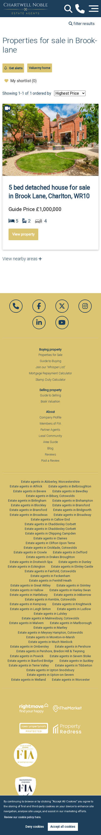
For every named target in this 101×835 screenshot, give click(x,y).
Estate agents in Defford (70, 552)
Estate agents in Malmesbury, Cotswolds (50, 618)
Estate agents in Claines (50, 538)
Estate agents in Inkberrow (72, 595)
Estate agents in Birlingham (27, 500)
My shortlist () (23, 80)
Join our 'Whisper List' (50, 367)
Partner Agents (50, 429)
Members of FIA (50, 423)
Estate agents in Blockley (28, 505)
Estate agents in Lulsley (50, 613)
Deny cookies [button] (34, 826)
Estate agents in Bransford (71, 505)
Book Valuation (50, 401)
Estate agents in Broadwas (29, 515)
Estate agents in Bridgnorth (72, 510)
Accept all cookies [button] (62, 826)
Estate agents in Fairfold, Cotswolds (50, 571)
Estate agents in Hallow (26, 590)
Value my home (39, 68)
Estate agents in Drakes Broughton (50, 557)
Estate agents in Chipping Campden (50, 533)
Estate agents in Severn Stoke (70, 656)
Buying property (50, 349)
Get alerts (15, 68)
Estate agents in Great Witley (30, 585)
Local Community (50, 436)
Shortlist (93, 109)
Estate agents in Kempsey (28, 604)
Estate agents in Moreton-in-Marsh (50, 637)
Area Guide (50, 442)
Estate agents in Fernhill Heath (50, 580)
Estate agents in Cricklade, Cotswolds (50, 547)
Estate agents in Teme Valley (29, 665)
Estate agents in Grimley (73, 585)
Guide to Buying (50, 361)
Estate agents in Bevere (29, 491)
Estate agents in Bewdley (70, 491)
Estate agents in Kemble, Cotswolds (50, 599)
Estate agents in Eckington (26, 566)
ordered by (42, 93)
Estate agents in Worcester (71, 679)
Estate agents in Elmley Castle (72, 566)
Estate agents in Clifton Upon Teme (50, 543)
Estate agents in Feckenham (50, 576)
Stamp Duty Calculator (50, 379)
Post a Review (50, 460)
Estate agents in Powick (26, 656)
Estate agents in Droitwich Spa (31, 562)
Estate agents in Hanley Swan (70, 590)
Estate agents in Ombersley (29, 646)
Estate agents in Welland (28, 679)
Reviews (50, 454)
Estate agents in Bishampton (72, 500)
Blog (50, 448)
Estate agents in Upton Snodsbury (50, 670)
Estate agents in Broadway (72, 515)
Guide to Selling (50, 395)
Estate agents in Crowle (30, 552)
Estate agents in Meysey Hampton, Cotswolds (50, 632)
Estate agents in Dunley (75, 562)
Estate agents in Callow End (50, 519)
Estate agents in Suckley (76, 661)
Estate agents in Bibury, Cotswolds (50, 496)
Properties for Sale (50, 355)
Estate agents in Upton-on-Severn (50, 675)
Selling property (50, 390)
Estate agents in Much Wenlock (50, 642)
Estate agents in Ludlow (74, 609)
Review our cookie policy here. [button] (22, 817)
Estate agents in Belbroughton (70, 486)
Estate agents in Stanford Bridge (30, 661)
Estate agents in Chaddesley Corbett (50, 524)
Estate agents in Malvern (26, 623)
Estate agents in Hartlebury (29, 595)
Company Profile (50, 417)
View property (23, 234)
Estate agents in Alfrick (26, 486)
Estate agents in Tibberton (73, 665)
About (50, 412)
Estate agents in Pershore (73, 646)
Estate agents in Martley (50, 627)
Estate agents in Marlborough (71, 623)
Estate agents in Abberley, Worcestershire (50, 481)
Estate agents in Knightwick (71, 604)
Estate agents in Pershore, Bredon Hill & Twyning (50, 651)
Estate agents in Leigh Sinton (30, 609)
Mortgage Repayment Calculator (50, 373)
